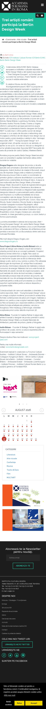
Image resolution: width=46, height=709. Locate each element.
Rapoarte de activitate (10, 611)
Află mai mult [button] (9, 695)
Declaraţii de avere (8, 619)
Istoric (4, 615)
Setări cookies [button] (8, 703)
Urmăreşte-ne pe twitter (17, 645)
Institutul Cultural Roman (22, 58)
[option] (10, 386)
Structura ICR (7, 608)
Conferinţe (11, 462)
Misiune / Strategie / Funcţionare (14, 600)
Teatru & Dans (13, 470)
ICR (10, 58)
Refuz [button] (19, 703)
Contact (4, 630)
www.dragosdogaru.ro (9, 241)
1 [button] (19, 404)
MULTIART (11, 478)
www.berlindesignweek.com (17, 347)
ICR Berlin (36, 58)
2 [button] (23, 404)
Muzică (10, 466)
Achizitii (5, 622)
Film (8, 474)
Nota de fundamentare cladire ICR (14, 626)
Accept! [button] (34, 703)
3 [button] (27, 404)
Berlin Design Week (13, 60)
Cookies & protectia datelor (11, 633)
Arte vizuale (12, 458)
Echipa (4, 604)
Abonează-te (23, 566)
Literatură (11, 455)
